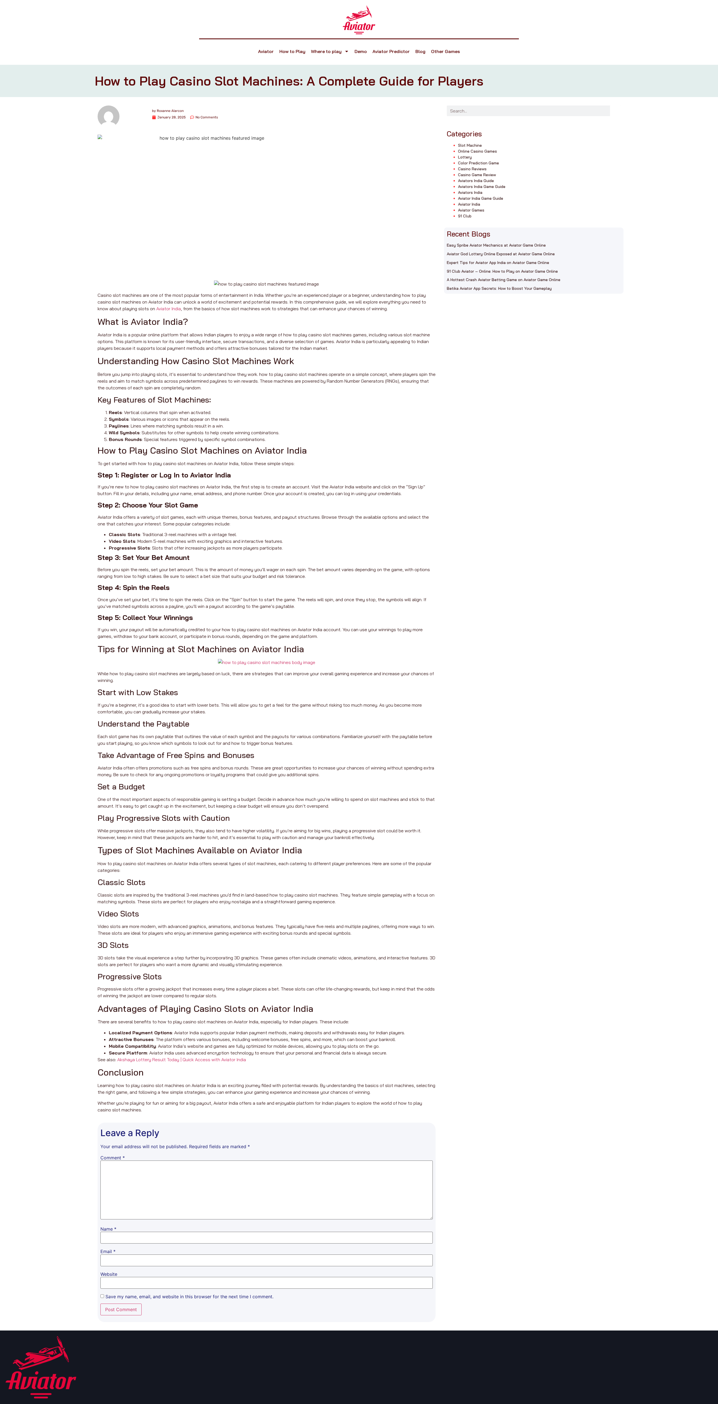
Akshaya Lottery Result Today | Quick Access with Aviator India (181, 1059)
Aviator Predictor (391, 51)
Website (108, 1274)
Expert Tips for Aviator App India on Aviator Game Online (498, 262)
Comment (112, 1157)
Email (108, 1251)
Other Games (445, 51)
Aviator (266, 51)
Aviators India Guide (476, 180)
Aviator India (168, 308)
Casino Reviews (472, 168)
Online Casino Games (477, 151)
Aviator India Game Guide (480, 198)
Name (108, 1229)
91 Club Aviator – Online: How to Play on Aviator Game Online (502, 271)
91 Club (464, 216)
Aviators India (470, 192)
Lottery (465, 157)
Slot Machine (470, 145)
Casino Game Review (477, 174)
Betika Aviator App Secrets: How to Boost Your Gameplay (499, 288)
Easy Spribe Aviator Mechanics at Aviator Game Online (496, 245)
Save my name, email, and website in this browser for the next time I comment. (189, 1296)
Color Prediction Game (478, 163)
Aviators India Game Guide (481, 186)
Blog (420, 51)
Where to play (326, 51)
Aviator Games (471, 210)
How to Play (292, 51)
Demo (361, 51)
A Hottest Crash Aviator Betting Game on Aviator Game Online (503, 279)
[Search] (615, 110)
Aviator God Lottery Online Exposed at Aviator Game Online (501, 253)
